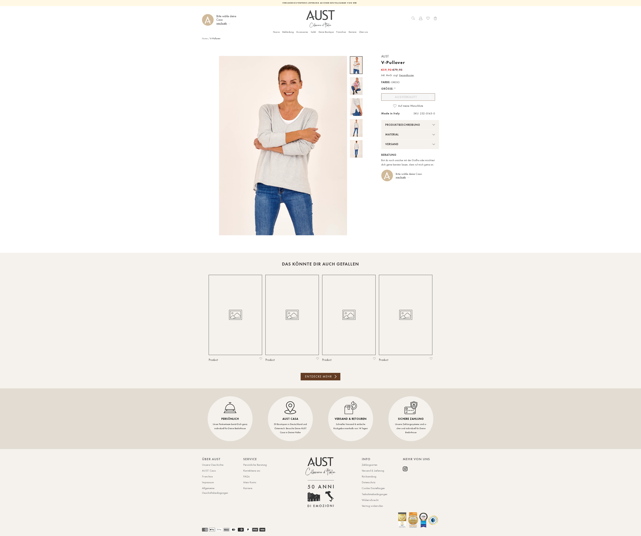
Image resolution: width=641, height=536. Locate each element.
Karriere (353, 32)
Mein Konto (249, 482)
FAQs (246, 476)
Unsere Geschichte (212, 464)
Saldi (313, 32)
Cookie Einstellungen (373, 488)
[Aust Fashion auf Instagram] (406, 469)
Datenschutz (369, 482)
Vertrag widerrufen (372, 505)
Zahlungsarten (369, 464)
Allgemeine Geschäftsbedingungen (215, 490)
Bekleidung (288, 32)
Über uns (363, 32)
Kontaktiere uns (251, 470)
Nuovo (276, 32)
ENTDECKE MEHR (318, 376)
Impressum (208, 482)
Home (205, 38)
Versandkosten (406, 75)
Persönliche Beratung (255, 464)
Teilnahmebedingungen (374, 494)
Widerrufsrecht (370, 500)
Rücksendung (369, 476)
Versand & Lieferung (373, 470)
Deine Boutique (326, 32)
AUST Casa (209, 470)
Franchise (341, 32)
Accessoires (302, 32)
